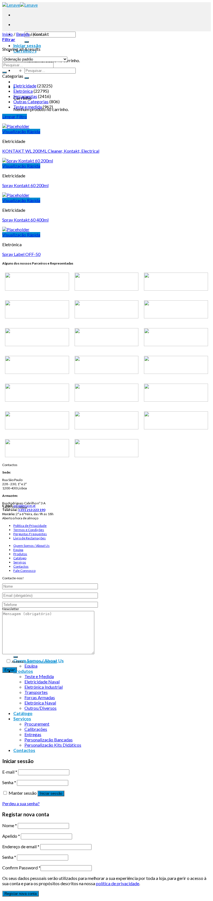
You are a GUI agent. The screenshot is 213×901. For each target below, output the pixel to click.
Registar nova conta (20, 894)
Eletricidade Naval (42, 681)
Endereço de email (20, 846)
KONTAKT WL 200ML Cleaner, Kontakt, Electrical (50, 150)
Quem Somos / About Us (31, 545)
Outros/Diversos (40, 708)
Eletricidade (24, 85)
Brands (23, 34)
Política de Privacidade (30, 526)
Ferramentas (25, 96)
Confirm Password (21, 867)
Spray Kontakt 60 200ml (25, 185)
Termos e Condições (28, 530)
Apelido (11, 836)
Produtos (20, 554)
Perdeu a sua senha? (21, 803)
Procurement (36, 723)
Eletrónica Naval (40, 702)
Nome (9, 825)
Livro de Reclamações (29, 538)
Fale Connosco (24, 570)
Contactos (21, 566)
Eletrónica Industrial (43, 686)
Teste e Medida (39, 676)
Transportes (36, 692)
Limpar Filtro (14, 116)
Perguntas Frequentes (30, 534)
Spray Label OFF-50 (21, 254)
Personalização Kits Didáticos (52, 745)
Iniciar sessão (51, 793)
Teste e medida (27, 106)
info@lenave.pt (24, 506)
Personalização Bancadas (48, 739)
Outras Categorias (31, 101)
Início (7, 34)
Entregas (32, 734)
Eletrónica (23, 91)
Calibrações (35, 729)
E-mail (9, 771)
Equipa (18, 550)
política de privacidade (40, 662)
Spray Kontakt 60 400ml (25, 219)
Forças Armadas (39, 697)
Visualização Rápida (21, 131)
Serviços (19, 562)
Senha (9, 782)
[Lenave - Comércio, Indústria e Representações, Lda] (20, 4)
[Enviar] (26, 42)
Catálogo (19, 558)
